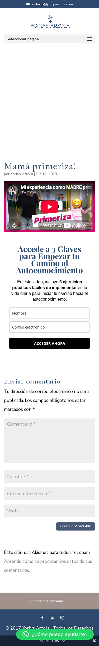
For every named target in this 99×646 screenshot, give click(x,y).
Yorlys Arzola (22, 173)
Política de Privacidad (46, 601)
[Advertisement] (49, 112)
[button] (55, 634)
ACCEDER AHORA (49, 343)
